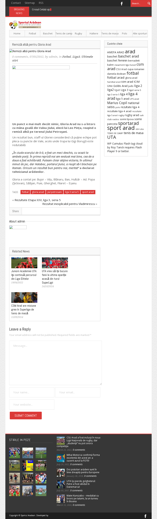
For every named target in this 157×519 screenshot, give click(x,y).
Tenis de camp (63, 33)
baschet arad (128, 56)
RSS (41, 3)
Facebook (121, 3)
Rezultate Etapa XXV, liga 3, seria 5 (38, 200)
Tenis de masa (109, 33)
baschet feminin (117, 60)
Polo (124, 33)
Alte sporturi (140, 33)
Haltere (94, 33)
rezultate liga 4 (130, 107)
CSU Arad (121, 69)
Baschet (47, 33)
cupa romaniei (136, 69)
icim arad (127, 81)
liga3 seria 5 (135, 90)
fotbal (25, 192)
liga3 (117, 90)
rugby (121, 115)
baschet (112, 56)
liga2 (110, 90)
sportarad (128, 123)
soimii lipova (127, 119)
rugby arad (132, 115)
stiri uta (140, 129)
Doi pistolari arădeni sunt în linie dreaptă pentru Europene (83, 471)
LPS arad (134, 98)
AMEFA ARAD (115, 52)
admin (53, 56)
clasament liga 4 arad (125, 64)
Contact (16, 3)
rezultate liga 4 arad (119, 111)
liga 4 (124, 94)
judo (130, 86)
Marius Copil (117, 102)
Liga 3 (124, 90)
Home (17, 33)
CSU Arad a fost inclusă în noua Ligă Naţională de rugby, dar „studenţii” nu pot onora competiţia (78, 442)
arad (130, 51)
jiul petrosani (54, 192)
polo (117, 107)
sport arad (88, 192)
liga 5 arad (122, 98)
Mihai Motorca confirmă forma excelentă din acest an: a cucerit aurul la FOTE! (83, 457)
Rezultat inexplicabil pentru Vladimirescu (68, 204)
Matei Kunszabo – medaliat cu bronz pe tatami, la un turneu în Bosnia (83, 498)
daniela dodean (116, 73)
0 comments (20, 56)
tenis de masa (133, 133)
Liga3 (76, 56)
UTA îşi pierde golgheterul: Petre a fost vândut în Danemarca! (81, 483)
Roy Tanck (117, 147)
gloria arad (38, 192)
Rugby (78, 33)
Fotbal (32, 33)
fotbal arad (115, 77)
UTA (111, 137)
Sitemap (30, 3)
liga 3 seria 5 (72, 192)
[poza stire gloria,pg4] (41, 92)
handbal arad (114, 82)
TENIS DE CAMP (115, 133)
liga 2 (138, 86)
